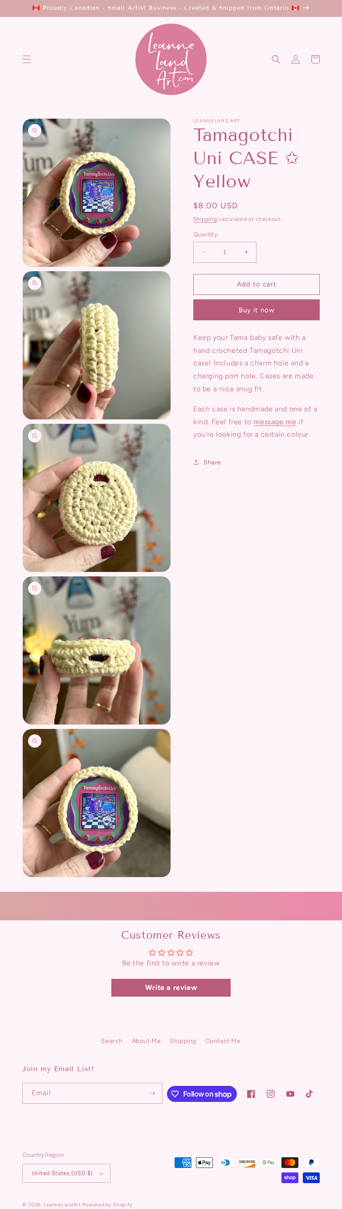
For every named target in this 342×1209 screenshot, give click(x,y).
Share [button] (212, 462)
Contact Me (223, 1041)
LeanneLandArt (62, 1205)
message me (274, 422)
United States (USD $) (62, 1173)
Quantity (205, 234)
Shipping (205, 219)
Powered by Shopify (107, 1205)
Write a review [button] (171, 987)
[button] (27, 59)
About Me (146, 1041)
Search (112, 1041)
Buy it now (257, 310)
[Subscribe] (152, 1093)
